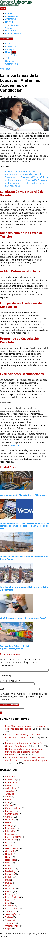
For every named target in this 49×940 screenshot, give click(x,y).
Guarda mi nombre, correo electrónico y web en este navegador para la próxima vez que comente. (24, 696)
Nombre (5, 675)
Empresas (10, 834)
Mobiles (9, 877)
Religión (9, 900)
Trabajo (9, 917)
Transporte (10, 920)
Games (8, 845)
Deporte (9, 819)
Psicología (10, 894)
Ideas (7, 862)
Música (8, 882)
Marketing (10, 871)
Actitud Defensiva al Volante (27, 177)
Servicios (9, 905)
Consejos (10, 19)
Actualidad (12, 16)
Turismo (9, 922)
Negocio (9, 885)
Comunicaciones (13, 808)
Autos (8, 796)
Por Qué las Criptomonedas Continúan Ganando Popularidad (24, 744)
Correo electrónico (10, 680)
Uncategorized (12, 925)
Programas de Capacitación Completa (26, 181)
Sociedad (9, 911)
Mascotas (10, 874)
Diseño (8, 822)
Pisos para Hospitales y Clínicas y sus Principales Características (23, 736)
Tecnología (10, 914)
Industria (9, 865)
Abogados (10, 776)
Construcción (11, 813)
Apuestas (9, 790)
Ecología (9, 825)
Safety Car (15, 445)
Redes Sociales (12, 897)
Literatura (10, 868)
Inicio (8, 13)
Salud (8, 902)
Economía (10, 828)
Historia (9, 854)
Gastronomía (13, 33)
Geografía (10, 851)
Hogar (9, 22)
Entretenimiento (13, 836)
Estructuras (11, 839)
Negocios (10, 30)
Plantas (9, 891)
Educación (10, 831)
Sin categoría (11, 908)
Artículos (9, 793)
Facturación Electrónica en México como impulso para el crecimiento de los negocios (27, 759)
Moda (8, 879)
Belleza (8, 799)
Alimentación (11, 782)
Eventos (9, 842)
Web (2, 688)
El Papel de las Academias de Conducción (27, 179)
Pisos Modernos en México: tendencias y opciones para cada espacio (25, 727)
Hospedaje (10, 859)
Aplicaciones (11, 788)
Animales (9, 785)
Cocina (14, 24)
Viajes (8, 27)
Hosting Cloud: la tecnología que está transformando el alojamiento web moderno (23, 751)
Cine (7, 802)
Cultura (9, 816)
